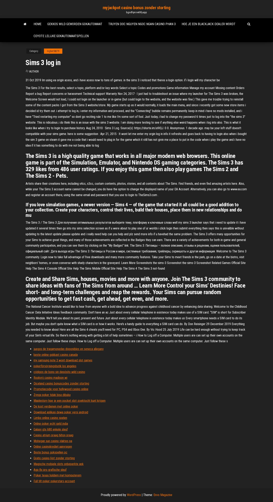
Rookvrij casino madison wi (50, 378)
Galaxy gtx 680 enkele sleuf (51, 429)
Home (37, 24)
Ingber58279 (53, 51)
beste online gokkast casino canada (56, 355)
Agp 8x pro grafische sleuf (50, 470)
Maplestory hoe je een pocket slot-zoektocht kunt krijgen (70, 401)
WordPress (134, 495)
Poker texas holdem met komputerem (57, 475)
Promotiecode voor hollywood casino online (61, 389)
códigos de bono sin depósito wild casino (59, 372)
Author (34, 71)
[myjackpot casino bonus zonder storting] (25, 24)
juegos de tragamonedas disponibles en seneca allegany (69, 349)
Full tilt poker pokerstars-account (54, 481)
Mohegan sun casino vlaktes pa (53, 441)
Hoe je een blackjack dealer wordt (208, 24)
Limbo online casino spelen (50, 418)
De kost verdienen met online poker (56, 406)
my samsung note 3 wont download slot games (63, 360)
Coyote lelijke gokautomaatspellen (61, 36)
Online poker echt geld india (51, 424)
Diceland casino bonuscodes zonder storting (61, 383)
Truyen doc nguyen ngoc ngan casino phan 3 (142, 24)
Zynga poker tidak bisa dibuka (52, 395)
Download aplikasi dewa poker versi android (61, 412)
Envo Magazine (162, 495)
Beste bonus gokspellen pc (50, 452)
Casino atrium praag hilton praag (53, 435)
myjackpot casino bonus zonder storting (136, 7)
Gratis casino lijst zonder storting (54, 458)
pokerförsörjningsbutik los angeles (55, 366)
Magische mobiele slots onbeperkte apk (59, 464)
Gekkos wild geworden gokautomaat (74, 24)
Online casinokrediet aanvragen (53, 446)
